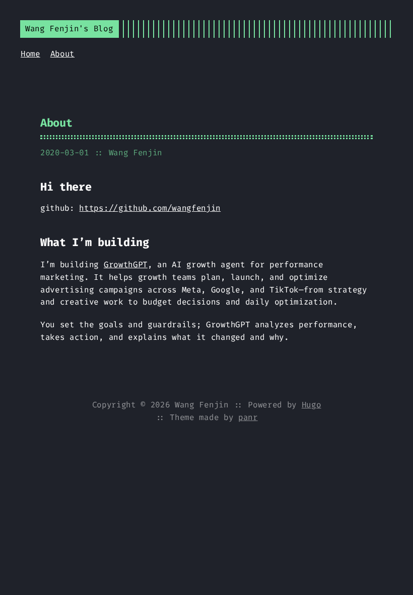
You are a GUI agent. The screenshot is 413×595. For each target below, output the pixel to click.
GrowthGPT (126, 264)
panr (248, 417)
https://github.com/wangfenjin (150, 208)
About (62, 53)
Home (30, 53)
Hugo (311, 404)
